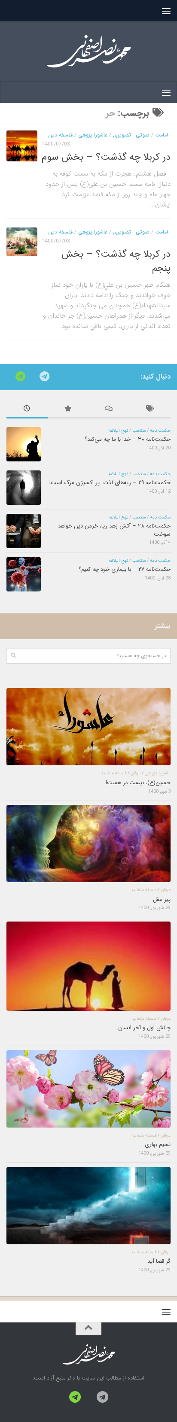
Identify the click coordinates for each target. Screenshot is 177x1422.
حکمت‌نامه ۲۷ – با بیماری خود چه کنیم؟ (125, 569)
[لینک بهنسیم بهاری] (88, 1089)
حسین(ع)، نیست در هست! (138, 782)
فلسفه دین (60, 135)
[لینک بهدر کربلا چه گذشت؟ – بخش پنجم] (21, 242)
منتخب (139, 430)
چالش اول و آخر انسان (144, 1027)
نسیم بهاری (158, 1144)
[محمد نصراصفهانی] (44, 376)
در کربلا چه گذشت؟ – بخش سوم (106, 157)
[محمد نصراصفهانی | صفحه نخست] (88, 51)
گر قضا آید (159, 1261)
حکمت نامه (160, 430)
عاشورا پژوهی (92, 135)
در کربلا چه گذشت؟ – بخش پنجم (116, 261)
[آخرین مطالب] (27, 409)
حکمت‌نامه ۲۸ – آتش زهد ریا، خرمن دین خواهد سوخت (114, 530)
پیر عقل (162, 899)
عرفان (135, 773)
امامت (161, 135)
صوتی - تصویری (131, 135)
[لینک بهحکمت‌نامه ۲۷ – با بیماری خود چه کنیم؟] (23, 574)
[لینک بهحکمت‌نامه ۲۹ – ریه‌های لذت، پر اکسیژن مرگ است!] (23, 487)
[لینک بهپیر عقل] (88, 843)
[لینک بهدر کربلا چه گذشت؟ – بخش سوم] (21, 145)
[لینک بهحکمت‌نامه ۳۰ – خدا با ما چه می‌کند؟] (23, 444)
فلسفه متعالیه (113, 773)
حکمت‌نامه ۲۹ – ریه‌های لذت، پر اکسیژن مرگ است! (110, 482)
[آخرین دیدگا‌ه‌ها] (109, 409)
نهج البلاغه (118, 430)
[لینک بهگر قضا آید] (88, 1205)
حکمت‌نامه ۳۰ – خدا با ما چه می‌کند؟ (128, 439)
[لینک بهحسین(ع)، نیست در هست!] (88, 726)
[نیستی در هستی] (20, 376)
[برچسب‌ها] (150, 409)
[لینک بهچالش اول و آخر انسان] (88, 966)
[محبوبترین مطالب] (68, 409)
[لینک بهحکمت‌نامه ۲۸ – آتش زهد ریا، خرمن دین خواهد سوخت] (23, 531)
